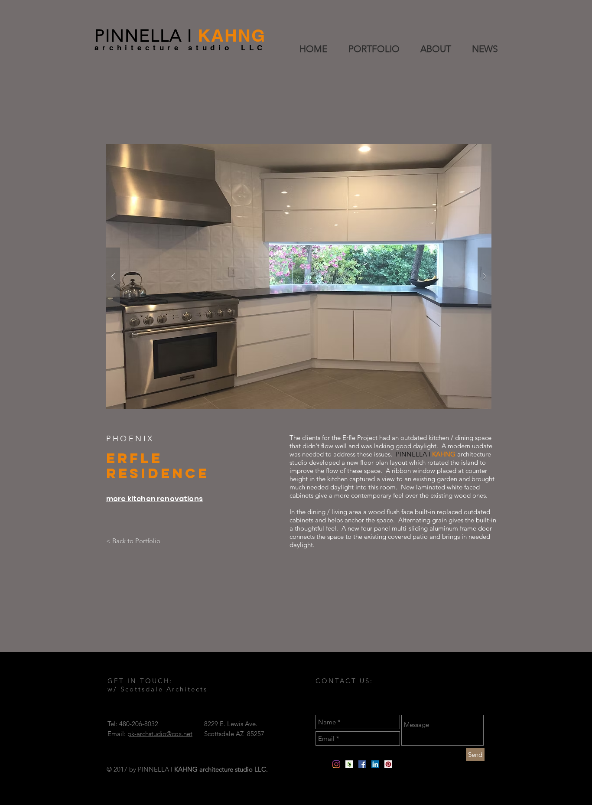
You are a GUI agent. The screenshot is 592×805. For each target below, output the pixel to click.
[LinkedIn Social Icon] (375, 764)
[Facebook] (362, 764)
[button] (298, 276)
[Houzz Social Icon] (349, 764)
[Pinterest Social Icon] (388, 764)
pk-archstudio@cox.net (159, 734)
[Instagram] (336, 764)
